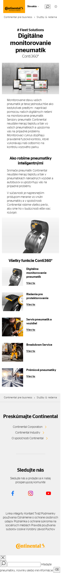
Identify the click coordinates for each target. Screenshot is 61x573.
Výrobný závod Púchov (40, 529)
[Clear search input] (57, 570)
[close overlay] (3, 558)
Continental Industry (27, 432)
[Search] (3, 564)
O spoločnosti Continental (28, 438)
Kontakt (29, 513)
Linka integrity (14, 513)
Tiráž (37, 513)
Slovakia (32, 6)
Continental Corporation (27, 427)
